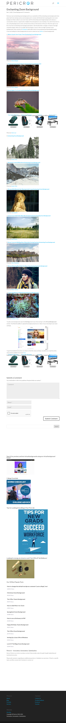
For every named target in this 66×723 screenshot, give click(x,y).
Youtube (37, 704)
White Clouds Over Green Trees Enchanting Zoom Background (24, 34)
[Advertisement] (33, 441)
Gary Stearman (15, 263)
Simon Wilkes (14, 87)
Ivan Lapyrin (14, 212)
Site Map (9, 712)
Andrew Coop (14, 318)
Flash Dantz (14, 239)
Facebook (37, 702)
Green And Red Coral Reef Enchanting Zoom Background (23, 292)
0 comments (27, 12)
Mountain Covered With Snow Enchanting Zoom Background (24, 162)
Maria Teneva (14, 289)
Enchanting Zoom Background (16, 136)
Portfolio (9, 702)
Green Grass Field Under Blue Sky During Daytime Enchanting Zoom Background (29, 215)
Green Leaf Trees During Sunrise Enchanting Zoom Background (24, 63)
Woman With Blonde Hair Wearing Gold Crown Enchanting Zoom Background (28, 189)
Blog (8, 700)
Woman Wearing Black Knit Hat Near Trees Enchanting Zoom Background (27, 266)
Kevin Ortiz (14, 159)
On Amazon (13, 126)
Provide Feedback (39, 700)
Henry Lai (13, 132)
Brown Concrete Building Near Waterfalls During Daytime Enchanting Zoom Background (31, 242)
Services (9, 704)
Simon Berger (14, 60)
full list (41, 31)
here (24, 352)
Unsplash (24, 29)
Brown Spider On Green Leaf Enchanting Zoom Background (23, 90)
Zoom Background (18, 12)
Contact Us (38, 698)
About (8, 698)
